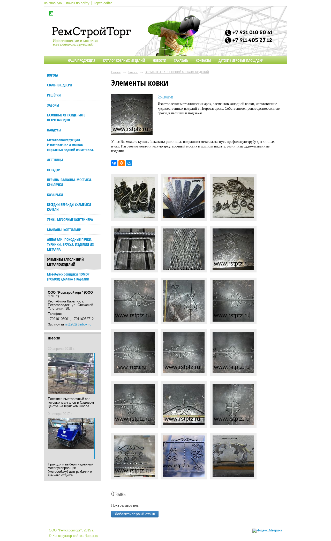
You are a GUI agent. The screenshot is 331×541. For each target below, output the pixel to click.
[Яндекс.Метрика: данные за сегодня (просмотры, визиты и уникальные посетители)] (267, 531)
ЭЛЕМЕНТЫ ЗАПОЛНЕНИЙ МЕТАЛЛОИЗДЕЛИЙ (65, 262)
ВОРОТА (52, 75)
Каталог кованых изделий (124, 60)
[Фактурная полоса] (184, 198)
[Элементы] (233, 198)
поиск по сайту (77, 3)
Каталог (133, 72)
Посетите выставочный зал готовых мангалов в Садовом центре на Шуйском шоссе (71, 402)
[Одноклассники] (121, 163)
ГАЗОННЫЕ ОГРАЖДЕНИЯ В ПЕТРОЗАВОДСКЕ (66, 117)
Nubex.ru (91, 536)
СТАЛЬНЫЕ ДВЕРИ (59, 85)
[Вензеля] (134, 198)
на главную (53, 3)
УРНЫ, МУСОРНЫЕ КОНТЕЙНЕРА (70, 219)
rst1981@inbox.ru (78, 324)
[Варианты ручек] (134, 250)
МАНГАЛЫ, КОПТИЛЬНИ (64, 229)
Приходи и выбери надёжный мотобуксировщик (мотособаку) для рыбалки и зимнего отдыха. (70, 470)
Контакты (203, 60)
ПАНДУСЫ (54, 130)
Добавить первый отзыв (135, 514)
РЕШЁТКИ (54, 95)
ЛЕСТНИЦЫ (55, 159)
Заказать (181, 60)
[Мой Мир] (129, 163)
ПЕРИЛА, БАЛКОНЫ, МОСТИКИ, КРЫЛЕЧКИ (69, 182)
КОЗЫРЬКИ (55, 194)
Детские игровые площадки (241, 60)
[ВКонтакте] (114, 163)
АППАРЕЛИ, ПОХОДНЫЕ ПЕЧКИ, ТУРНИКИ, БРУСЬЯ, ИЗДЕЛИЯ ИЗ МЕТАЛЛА (70, 244)
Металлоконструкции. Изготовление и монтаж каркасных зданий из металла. (70, 144)
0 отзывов (165, 96)
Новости (159, 60)
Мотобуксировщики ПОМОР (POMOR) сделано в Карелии (68, 276)
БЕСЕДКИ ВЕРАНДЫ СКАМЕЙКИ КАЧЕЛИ (69, 207)
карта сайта (103, 3)
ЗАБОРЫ (53, 105)
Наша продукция (81, 60)
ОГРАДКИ (54, 169)
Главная (116, 72)
